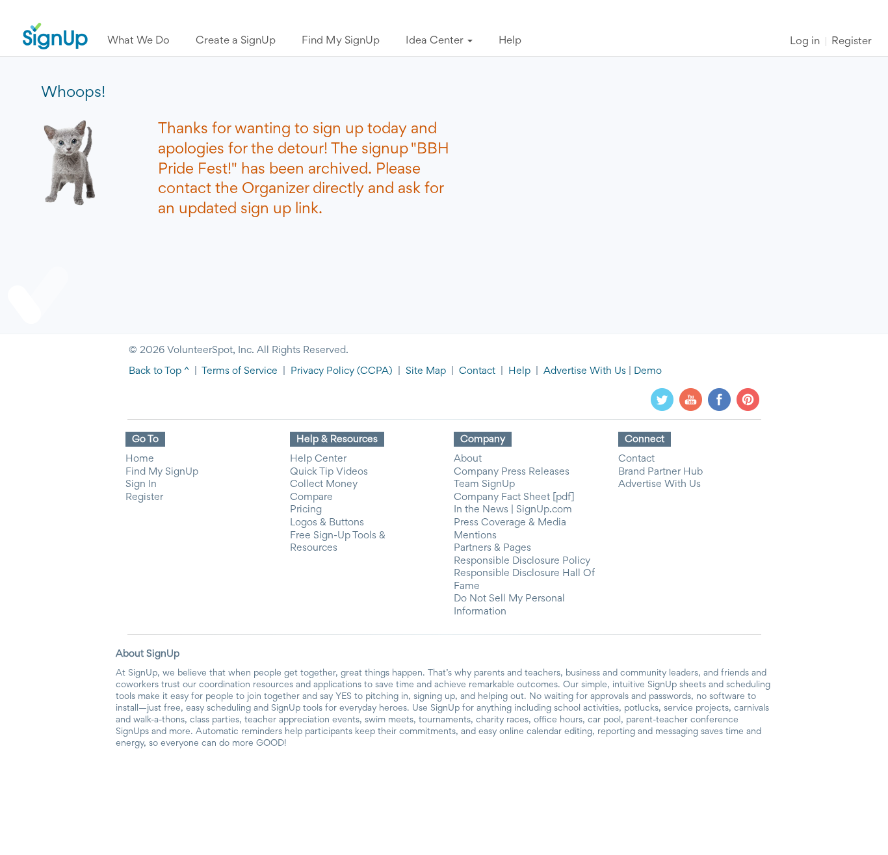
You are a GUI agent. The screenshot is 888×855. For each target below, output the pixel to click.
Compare (311, 497)
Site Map (426, 371)
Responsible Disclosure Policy (522, 561)
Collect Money (324, 484)
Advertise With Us (584, 371)
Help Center (318, 459)
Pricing (306, 509)
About (468, 459)
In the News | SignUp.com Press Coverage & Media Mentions (513, 522)
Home (139, 459)
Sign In (141, 484)
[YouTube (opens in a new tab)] (690, 399)
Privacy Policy (322, 371)
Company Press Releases (511, 472)
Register (851, 42)
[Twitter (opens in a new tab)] (662, 399)
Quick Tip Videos (329, 472)
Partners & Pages (492, 548)
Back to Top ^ (159, 371)
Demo (648, 371)
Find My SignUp (161, 472)
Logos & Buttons (327, 522)
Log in (805, 42)
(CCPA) (373, 371)
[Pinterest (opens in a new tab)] (748, 399)
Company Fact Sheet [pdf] (514, 497)
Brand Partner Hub (660, 472)
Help (519, 371)
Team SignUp (484, 484)
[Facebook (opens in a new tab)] (719, 399)
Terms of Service (240, 371)
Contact (477, 371)
